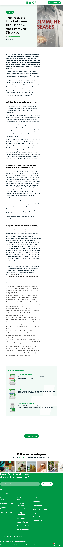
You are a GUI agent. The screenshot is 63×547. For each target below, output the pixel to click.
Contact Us (37, 521)
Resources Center (40, 509)
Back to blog (32, 436)
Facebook (11, 276)
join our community (32, 276)
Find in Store (55, 2)
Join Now (46, 484)
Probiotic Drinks (6, 503)
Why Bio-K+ (37, 505)
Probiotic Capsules (3, 508)
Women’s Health (23, 526)
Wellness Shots (6, 513)
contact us (13, 274)
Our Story (36, 502)
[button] (3, 2)
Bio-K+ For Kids (23, 530)
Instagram (20, 276)
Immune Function (23, 509)
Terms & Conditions (5, 536)
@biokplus (23, 457)
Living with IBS (22, 522)
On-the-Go (21, 518)
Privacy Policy (18, 536)
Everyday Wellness (20, 504)
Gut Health (10, 12)
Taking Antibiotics (21, 514)
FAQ (34, 513)
